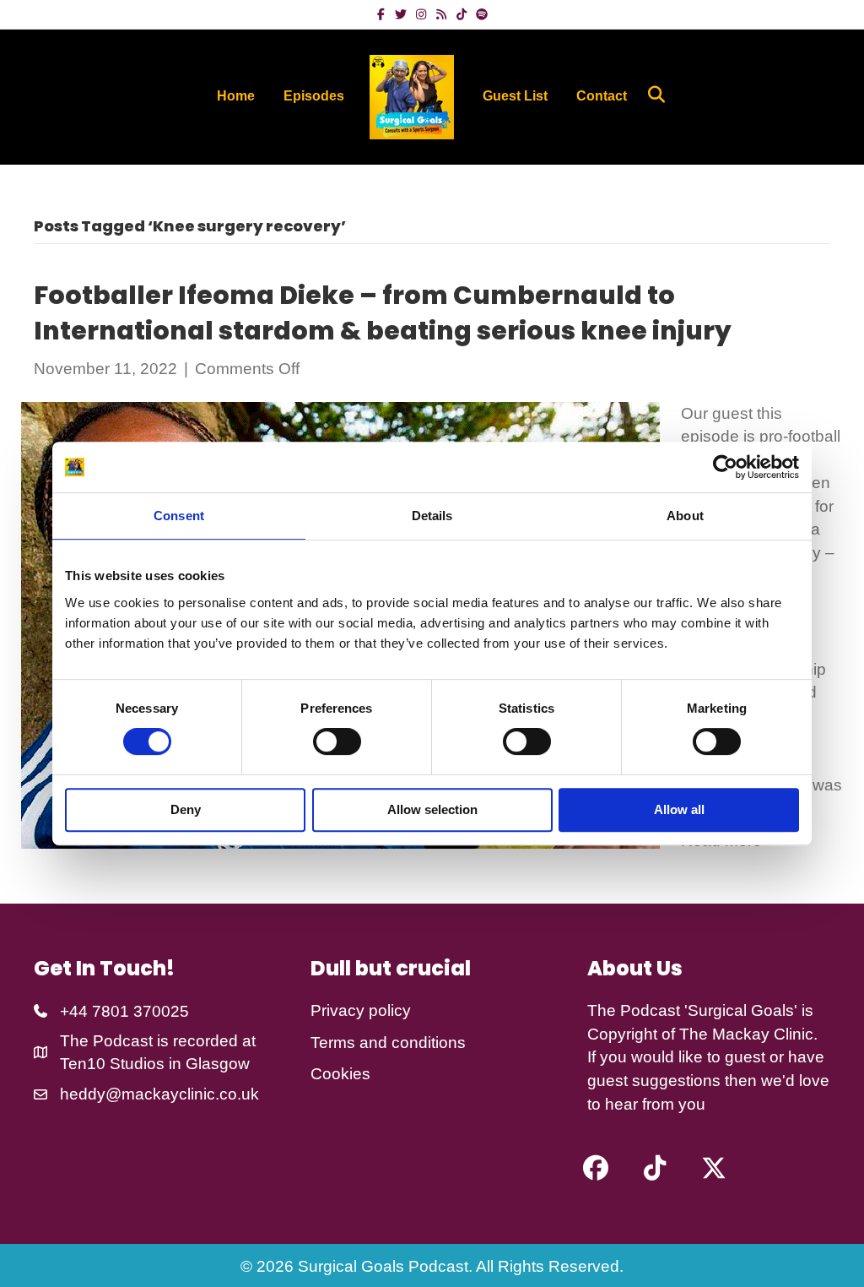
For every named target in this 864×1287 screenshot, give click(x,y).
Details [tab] (432, 515)
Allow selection (432, 809)
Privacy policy (360, 1010)
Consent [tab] (179, 515)
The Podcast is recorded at (158, 1041)
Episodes (314, 96)
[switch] (337, 741)
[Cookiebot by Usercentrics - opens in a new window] (725, 467)
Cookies (340, 1074)
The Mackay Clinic (746, 1034)
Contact (601, 96)
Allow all (679, 809)
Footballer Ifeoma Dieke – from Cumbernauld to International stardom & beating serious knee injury (383, 313)
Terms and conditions (388, 1042)
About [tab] (685, 515)
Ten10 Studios (112, 1063)
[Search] (650, 94)
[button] (595, 1168)
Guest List (515, 96)
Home (236, 96)
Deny (185, 809)
